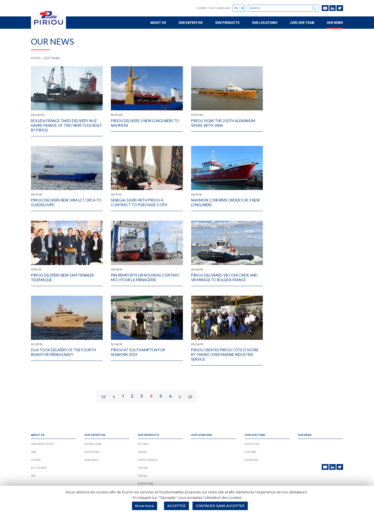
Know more (144, 506)
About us (158, 23)
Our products (227, 23)
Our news (335, 23)
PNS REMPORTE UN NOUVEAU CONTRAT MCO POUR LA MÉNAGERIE (145, 277)
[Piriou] (48, 26)
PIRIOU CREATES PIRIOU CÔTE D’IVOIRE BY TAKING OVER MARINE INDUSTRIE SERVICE (224, 354)
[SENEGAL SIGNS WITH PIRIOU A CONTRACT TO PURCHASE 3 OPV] (147, 168)
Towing (142, 452)
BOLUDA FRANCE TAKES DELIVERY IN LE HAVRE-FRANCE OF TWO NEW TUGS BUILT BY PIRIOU (66, 125)
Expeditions (145, 483)
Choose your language (214, 8)
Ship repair (92, 452)
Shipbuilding (93, 444)
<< (103, 396)
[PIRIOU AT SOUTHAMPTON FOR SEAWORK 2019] (147, 318)
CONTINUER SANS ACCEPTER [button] (220, 506)
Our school (251, 460)
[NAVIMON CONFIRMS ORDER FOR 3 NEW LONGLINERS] (227, 168)
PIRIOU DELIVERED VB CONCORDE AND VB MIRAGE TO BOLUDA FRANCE (224, 277)
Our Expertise (191, 23)
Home (36, 58)
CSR (33, 475)
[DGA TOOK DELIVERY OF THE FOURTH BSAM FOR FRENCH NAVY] (67, 318)
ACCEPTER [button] (176, 506)
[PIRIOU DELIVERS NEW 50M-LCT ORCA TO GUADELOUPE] (67, 168)
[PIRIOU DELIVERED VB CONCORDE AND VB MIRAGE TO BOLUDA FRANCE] (227, 243)
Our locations (264, 23)
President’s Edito (42, 444)
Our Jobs (250, 452)
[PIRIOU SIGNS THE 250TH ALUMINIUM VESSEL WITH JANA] (227, 88)
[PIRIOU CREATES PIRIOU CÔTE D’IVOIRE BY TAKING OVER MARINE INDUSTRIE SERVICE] (227, 318)
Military (143, 444)
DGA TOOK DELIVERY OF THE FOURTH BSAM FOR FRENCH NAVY (63, 352)
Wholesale (91, 460)
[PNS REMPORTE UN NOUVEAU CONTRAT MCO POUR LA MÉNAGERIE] (147, 243)
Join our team (302, 23)
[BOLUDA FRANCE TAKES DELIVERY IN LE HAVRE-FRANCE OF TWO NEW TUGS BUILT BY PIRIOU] (67, 88)
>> (190, 396)
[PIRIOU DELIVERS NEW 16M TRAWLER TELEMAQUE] (67, 243)
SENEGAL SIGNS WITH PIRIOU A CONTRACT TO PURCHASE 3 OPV (139, 202)
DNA (33, 452)
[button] (314, 8)
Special (143, 475)
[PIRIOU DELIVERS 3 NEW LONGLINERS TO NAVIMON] (147, 88)
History (36, 460)
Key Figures (39, 468)
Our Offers (251, 444)
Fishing (143, 468)
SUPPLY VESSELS (148, 460)
